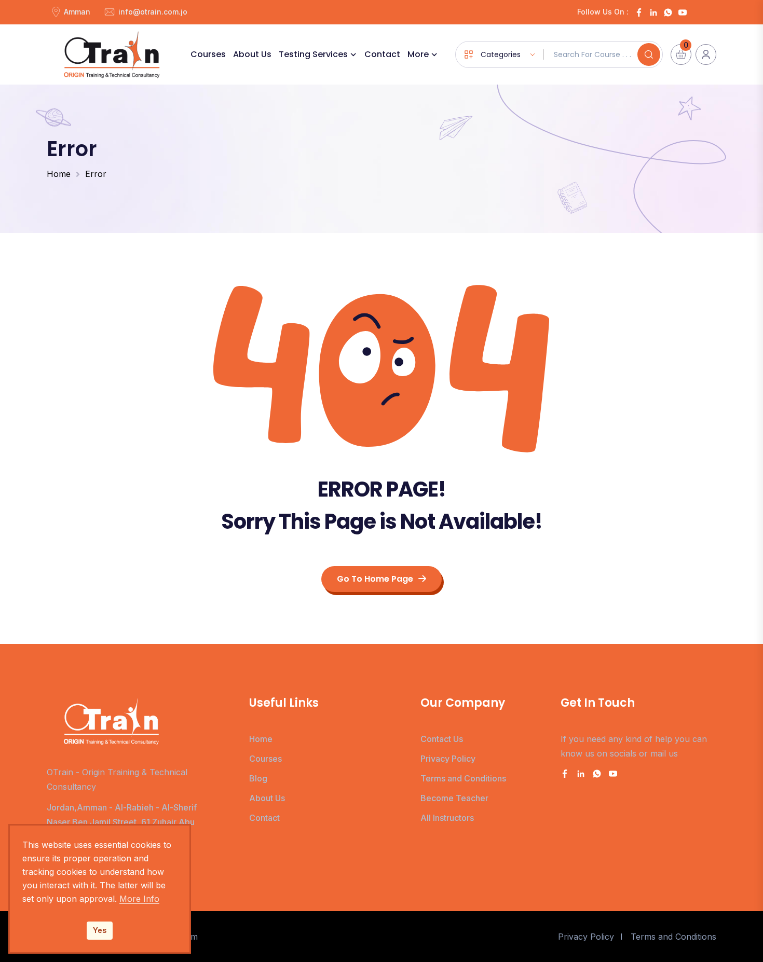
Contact (382, 54)
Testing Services (313, 54)
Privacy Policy (447, 758)
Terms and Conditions (463, 778)
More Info (139, 899)
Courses (208, 54)
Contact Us (441, 739)
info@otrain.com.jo (152, 11)
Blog (258, 778)
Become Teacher (454, 798)
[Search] (648, 54)
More (418, 54)
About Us (252, 54)
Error (95, 174)
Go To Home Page (375, 579)
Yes (99, 930)
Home (59, 174)
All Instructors (447, 818)
